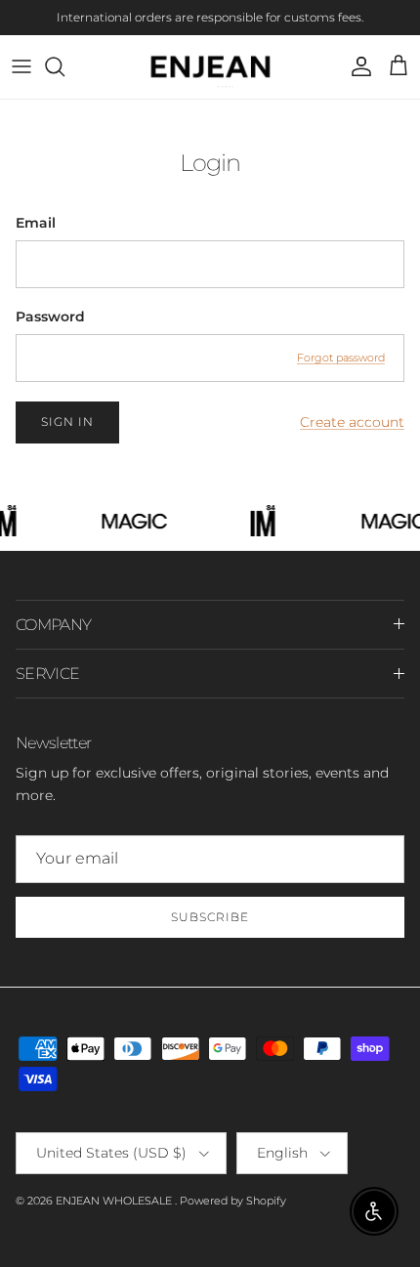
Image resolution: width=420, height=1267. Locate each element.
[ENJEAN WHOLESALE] (210, 67)
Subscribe (210, 916)
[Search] (64, 66)
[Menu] (21, 66)
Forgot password (341, 357)
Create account (352, 422)
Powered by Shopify (233, 1200)
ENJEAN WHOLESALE (115, 1200)
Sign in (67, 421)
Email (36, 223)
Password (50, 316)
